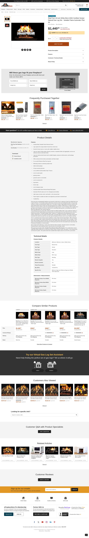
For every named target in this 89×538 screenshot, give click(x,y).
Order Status (69, 9)
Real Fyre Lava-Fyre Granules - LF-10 (66, 116)
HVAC (24, 9)
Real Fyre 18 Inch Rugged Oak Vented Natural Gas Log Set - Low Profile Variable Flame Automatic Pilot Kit (66, 398)
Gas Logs (19, 9)
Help (74, 9)
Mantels (27, 9)
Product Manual (17, 156)
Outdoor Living (47, 9)
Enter (43, 89)
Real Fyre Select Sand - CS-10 (51, 116)
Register (9, 514)
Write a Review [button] (51, 24)
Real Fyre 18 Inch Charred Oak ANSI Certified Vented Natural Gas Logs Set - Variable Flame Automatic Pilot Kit (37, 398)
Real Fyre (20, 142)
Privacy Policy (47, 530)
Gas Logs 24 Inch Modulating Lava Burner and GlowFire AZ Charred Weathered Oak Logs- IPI (80, 322)
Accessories (32, 9)
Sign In (19, 514)
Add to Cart (58, 44)
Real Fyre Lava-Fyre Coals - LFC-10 (80, 116)
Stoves (15, 9)
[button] (62, 130)
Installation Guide (18, 158)
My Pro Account (84, 9)
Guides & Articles (54, 9)
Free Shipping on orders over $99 (20, 1)
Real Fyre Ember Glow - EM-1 (37, 115)
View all (45, 123)
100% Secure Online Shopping (52, 1)
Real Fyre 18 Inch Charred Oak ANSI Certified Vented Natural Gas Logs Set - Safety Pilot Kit (51, 398)
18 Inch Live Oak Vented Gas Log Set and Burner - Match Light (37, 322)
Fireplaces (3, 9)
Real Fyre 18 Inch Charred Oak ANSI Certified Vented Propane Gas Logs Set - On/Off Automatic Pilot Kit (7, 398)
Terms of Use (41, 530)
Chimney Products (39, 9)
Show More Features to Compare (44, 344)
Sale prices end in (69, 1)
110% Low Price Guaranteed (37, 1)
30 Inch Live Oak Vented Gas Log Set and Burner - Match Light (51, 322)
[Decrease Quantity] (53, 38)
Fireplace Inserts (10, 9)
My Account (63, 9)
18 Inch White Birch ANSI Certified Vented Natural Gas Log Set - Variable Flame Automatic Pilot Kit (22, 322)
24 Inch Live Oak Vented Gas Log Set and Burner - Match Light (66, 322)
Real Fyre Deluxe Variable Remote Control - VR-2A (21, 116)
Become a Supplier (41, 514)
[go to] (8, 107)
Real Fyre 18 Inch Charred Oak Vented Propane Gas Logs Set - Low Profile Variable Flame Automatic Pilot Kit (22, 398)
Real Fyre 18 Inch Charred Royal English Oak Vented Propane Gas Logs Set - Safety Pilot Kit (80, 398)
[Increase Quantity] (57, 38)
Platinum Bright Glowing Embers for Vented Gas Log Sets (7, 116)
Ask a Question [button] (59, 24)
